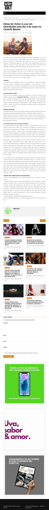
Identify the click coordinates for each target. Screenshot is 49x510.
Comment (5, 322)
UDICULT (6, 32)
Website (5, 347)
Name (5, 335)
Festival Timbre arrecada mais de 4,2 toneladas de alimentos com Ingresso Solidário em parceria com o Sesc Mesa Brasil (13, 273)
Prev (7, 220)
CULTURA (26, 32)
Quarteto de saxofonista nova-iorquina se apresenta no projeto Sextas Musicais (35, 241)
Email (5, 341)
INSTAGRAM (28, 507)
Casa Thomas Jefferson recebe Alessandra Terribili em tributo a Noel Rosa (35, 302)
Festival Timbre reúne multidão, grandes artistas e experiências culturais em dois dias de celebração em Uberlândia (13, 305)
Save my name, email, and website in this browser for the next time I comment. (21, 353)
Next (42, 220)
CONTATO (42, 506)
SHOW (30, 32)
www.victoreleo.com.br (15, 77)
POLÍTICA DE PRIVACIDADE (31, 506)
